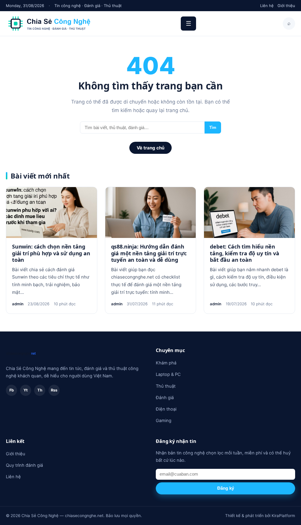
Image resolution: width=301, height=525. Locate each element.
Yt (26, 390)
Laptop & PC (168, 374)
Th (39, 390)
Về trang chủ (150, 148)
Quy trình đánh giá (24, 465)
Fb (11, 390)
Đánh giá (165, 397)
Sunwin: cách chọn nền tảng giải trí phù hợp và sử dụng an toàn (51, 253)
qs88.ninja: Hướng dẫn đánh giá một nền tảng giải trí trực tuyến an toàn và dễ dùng (149, 253)
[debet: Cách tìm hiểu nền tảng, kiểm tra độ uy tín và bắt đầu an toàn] (249, 212)
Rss (54, 390)
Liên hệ (267, 5)
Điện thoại (166, 409)
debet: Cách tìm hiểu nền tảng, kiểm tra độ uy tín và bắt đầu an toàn (244, 253)
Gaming (163, 420)
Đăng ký (225, 488)
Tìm (212, 127)
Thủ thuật (165, 386)
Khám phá (166, 363)
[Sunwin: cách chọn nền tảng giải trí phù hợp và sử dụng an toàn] (51, 212)
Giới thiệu (286, 5)
